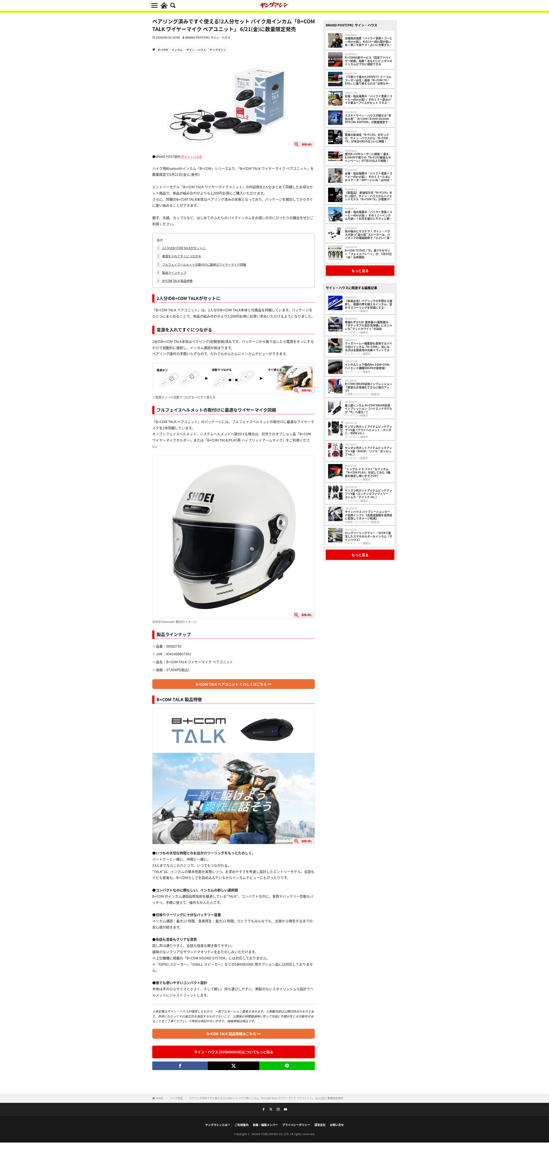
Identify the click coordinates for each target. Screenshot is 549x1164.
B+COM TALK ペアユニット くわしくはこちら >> (233, 684)
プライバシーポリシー (296, 1125)
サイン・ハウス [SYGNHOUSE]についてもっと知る (233, 1051)
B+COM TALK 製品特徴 (175, 281)
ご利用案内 (242, 1125)
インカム (177, 50)
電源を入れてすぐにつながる (179, 256)
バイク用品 (176, 1098)
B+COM (163, 50)
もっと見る (360, 270)
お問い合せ (337, 1125)
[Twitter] (233, 1065)
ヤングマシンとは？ (217, 1125)
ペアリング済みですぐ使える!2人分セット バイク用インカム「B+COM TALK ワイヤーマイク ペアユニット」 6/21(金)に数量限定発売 (266, 1098)
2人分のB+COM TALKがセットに (181, 248)
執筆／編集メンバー (265, 1125)
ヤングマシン (218, 50)
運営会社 (320, 1125)
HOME (159, 1098)
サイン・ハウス (196, 50)
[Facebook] (180, 1065)
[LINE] (287, 1065)
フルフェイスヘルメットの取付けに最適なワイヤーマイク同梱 (201, 264)
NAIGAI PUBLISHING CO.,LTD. (271, 1134)
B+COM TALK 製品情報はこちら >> (234, 1033)
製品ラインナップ (171, 272)
